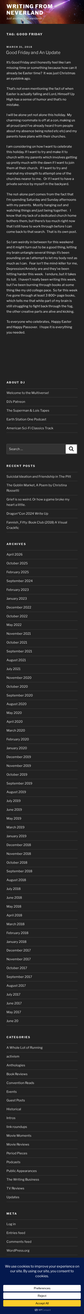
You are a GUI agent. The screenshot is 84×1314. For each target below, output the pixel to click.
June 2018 (14, 898)
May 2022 (14, 625)
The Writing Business (22, 1179)
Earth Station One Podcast (26, 419)
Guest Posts (15, 1100)
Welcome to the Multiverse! (27, 393)
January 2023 (16, 599)
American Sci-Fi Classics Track (29, 428)
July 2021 (13, 669)
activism (12, 1056)
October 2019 (16, 775)
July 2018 (13, 889)
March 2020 (15, 730)
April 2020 (14, 722)
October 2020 (17, 687)
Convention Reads (20, 1083)
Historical (13, 1109)
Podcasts (13, 1162)
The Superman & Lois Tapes (27, 410)
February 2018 (17, 933)
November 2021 (18, 634)
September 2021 (19, 651)
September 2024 (19, 581)
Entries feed (15, 1233)
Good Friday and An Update (33, 52)
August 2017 (16, 986)
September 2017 (19, 977)
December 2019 (18, 757)
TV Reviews (15, 1188)
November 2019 (18, 766)
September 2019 (19, 783)
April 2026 (14, 554)
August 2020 (16, 704)
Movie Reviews (17, 1144)
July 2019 (13, 801)
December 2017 (18, 950)
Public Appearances (21, 1171)
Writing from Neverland (29, 9)
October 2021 (16, 642)
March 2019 (15, 827)
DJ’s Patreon (15, 402)
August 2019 (16, 792)
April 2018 (14, 915)
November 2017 (18, 959)
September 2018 (19, 871)
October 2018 (16, 863)
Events (11, 1092)
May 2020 (14, 713)
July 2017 (13, 994)
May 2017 (13, 1012)
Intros (11, 1118)
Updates (12, 1197)
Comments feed (18, 1242)
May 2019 (13, 818)
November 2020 (18, 678)
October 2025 (17, 563)
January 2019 (16, 836)
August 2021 (16, 660)
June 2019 (14, 810)
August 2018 (16, 880)
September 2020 (19, 695)
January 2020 (16, 748)
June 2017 (14, 1003)
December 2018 (18, 845)
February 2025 (17, 572)
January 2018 (16, 942)
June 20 (12, 1021)
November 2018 (18, 854)
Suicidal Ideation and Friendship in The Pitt (38, 477)
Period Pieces (16, 1153)
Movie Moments (18, 1136)
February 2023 (17, 590)
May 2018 (13, 906)
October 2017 (16, 968)
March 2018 (15, 924)
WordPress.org (18, 1250)
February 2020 (17, 739)
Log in (11, 1224)
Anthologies (15, 1065)
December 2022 (18, 607)
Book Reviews (17, 1074)
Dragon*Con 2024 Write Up (27, 514)
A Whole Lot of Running (24, 1048)
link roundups (16, 1127)
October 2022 (17, 616)
